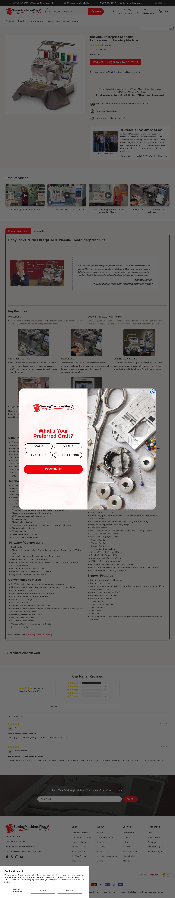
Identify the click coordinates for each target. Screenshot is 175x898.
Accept (43, 890)
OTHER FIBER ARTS (68, 455)
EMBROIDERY (38, 455)
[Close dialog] (152, 392)
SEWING (38, 446)
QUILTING (68, 446)
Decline (69, 890)
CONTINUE (53, 469)
